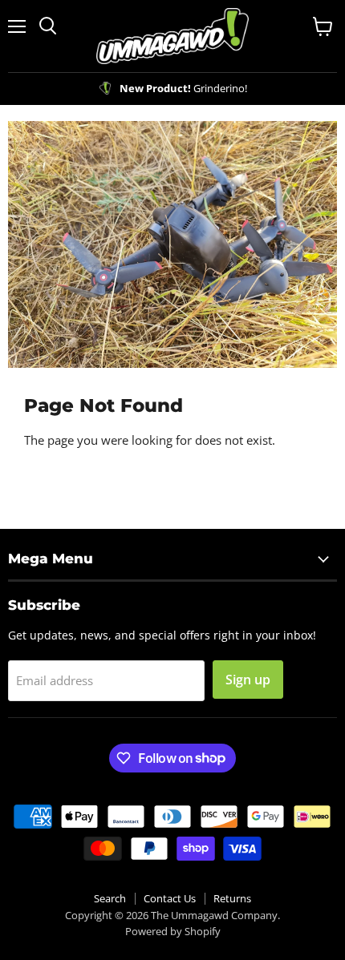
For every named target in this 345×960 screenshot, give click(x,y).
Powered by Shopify (173, 931)
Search (110, 898)
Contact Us (170, 898)
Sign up (247, 679)
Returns (232, 898)
